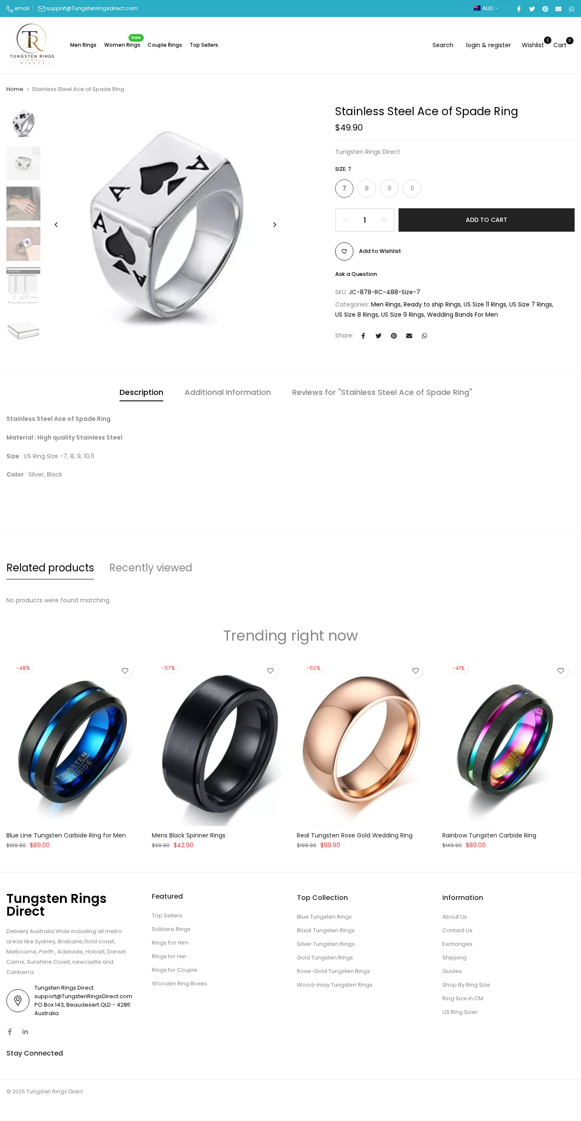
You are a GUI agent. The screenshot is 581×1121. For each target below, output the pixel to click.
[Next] (268, 224)
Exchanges (457, 944)
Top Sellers (204, 44)
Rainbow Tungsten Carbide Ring (489, 835)
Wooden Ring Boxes (179, 983)
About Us (454, 917)
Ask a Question (356, 274)
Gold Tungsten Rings (325, 958)
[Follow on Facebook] (9, 1031)
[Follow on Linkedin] (25, 1031)
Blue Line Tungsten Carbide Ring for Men (66, 835)
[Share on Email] (558, 8)
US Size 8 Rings (356, 314)
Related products (50, 568)
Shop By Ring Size (466, 985)
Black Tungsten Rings (326, 930)
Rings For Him (170, 943)
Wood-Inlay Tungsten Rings (335, 985)
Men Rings (83, 44)
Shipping (454, 958)
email (21, 8)
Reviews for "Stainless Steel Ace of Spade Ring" (382, 392)
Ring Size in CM (462, 998)
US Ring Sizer (460, 1012)
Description (141, 392)
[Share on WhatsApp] (571, 8)
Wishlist (533, 44)
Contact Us (457, 930)
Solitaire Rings (171, 929)
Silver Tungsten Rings (326, 944)
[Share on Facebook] (518, 8)
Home (14, 89)
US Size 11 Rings (485, 304)
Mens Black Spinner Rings (188, 835)
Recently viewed (150, 568)
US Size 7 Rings (530, 304)
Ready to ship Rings (432, 304)
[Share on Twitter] (531, 8)
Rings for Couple (174, 970)
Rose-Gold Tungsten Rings (333, 971)
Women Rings (122, 44)
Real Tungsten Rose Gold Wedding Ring (355, 835)
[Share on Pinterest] (544, 8)
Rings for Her (169, 956)
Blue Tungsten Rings (324, 917)
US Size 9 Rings (402, 314)
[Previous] (62, 224)
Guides (452, 971)
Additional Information (228, 392)
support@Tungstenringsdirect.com (92, 8)
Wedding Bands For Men (462, 314)
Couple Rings (165, 44)
